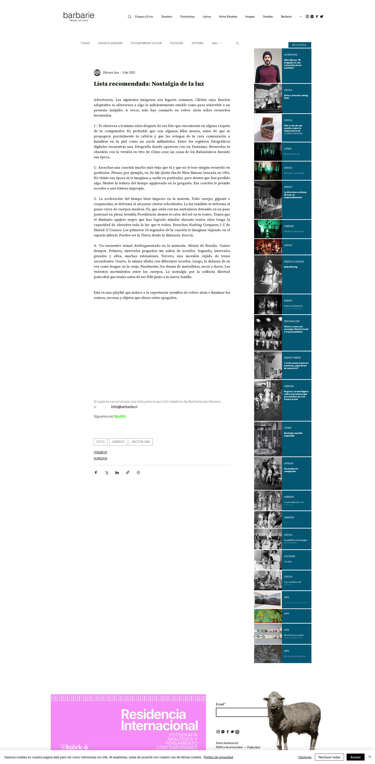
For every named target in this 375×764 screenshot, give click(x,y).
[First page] (261, 670)
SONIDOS (100, 458)
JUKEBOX (118, 442)
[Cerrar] (369, 757)
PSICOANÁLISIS (291, 321)
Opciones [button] (304, 757)
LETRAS (287, 149)
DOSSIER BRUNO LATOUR (146, 43)
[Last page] (305, 670)
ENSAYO (288, 187)
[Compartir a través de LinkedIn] (117, 472)
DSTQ (101, 442)
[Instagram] (307, 16)
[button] (251, 16)
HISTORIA (198, 43)
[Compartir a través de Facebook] (96, 472)
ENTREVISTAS (290, 55)
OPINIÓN (288, 463)
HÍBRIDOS (289, 226)
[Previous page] (271, 670)
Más (215, 43)
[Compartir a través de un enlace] (128, 472)
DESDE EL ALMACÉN (110, 43)
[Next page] (294, 670)
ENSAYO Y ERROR (292, 358)
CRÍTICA (288, 90)
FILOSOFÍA (176, 43)
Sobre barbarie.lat (227, 743)
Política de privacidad (218, 757)
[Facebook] (317, 16)
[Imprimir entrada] (138, 472)
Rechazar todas (329, 757)
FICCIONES (289, 556)
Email (220, 704)
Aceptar (355, 757)
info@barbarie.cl (44, 6)
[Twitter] (321, 16)
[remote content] (132, 347)
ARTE (286, 597)
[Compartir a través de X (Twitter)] (106, 472)
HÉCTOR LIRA (141, 442)
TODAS (85, 43)
